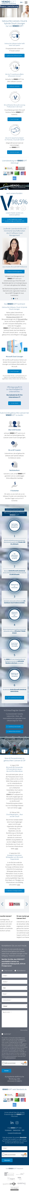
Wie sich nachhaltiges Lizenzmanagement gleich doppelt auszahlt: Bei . (14, 540)
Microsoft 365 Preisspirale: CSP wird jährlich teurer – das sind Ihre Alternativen (14, 767)
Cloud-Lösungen (14, 119)
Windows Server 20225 (13, 315)
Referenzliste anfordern (14, 729)
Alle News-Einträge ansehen (14, 888)
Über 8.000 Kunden (14, 428)
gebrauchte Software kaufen (14, 55)
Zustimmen (7, 1032)
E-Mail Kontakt (8, 968)
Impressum (8, 1128)
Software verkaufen (14, 86)
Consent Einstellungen (14, 1131)
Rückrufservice (21, 968)
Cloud (25, 332)
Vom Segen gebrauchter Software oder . (14, 599)
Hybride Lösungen (14, 152)
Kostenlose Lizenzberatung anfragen (14, 271)
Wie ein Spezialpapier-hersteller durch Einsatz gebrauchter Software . (14, 628)
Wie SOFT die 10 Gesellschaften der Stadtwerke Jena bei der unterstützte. (14, 659)
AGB (23, 1128)
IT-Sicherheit (14, 488)
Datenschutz (16, 1128)
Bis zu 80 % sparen (14, 448)
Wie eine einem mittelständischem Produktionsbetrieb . (14, 570)
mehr (19, 806)
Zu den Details (14, 401)
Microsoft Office (22, 317)
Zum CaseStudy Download (14, 695)
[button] (11, 296)
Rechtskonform (14, 468)
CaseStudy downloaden (14, 724)
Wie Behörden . (14, 688)
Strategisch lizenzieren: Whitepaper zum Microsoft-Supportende (14, 855)
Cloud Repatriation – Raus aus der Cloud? (14, 813)
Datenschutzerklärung (10, 1055)
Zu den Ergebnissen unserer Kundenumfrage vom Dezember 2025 (14, 220)
